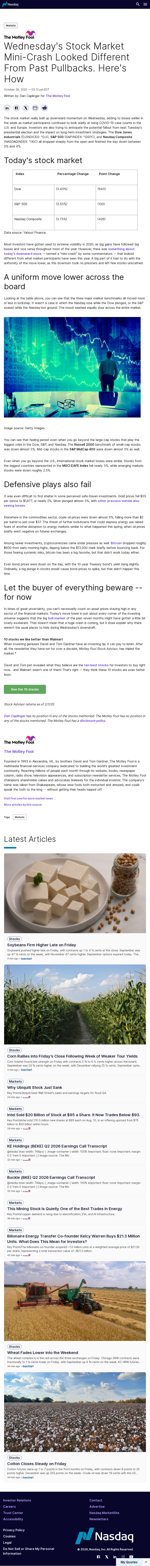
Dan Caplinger (14, 716)
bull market (56, 618)
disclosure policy (92, 721)
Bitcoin (116, 543)
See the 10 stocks (25, 689)
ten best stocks (96, 665)
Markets (11, 25)
